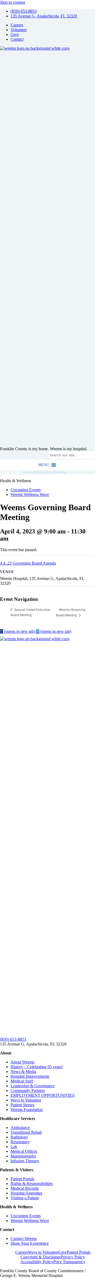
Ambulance (20, 1127)
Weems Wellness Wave (30, 494)
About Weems (22, 1062)
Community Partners (28, 1090)
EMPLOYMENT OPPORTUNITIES (42, 1095)
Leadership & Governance (33, 1086)
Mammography (23, 1156)
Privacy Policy (73, 1257)
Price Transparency (69, 1262)
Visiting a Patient (25, 1198)
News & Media (23, 1071)
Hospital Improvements (30, 1076)
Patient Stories (22, 1105)
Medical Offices (24, 1151)
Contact (17, 39)
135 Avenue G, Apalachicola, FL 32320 (44, 16)
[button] (43, 465)
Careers (17, 25)
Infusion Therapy (25, 1161)
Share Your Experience (30, 1243)
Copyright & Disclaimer (41, 1257)
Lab (14, 1146)
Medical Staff (22, 1081)
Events (15, 472)
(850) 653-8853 (24, 11)
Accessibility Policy (36, 1262)
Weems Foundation (27, 1109)
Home (4, 472)
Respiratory (20, 1142)
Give (15, 34)
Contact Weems (24, 1238)
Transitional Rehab (26, 1132)
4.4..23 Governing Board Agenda (28, 563)
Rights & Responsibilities (32, 1183)
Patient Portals (22, 1179)
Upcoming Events (26, 489)
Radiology (19, 1137)
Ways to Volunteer (26, 1100)
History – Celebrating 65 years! (37, 1067)
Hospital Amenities (26, 1193)
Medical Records (25, 1188)
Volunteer (19, 29)
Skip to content (12, 2)
